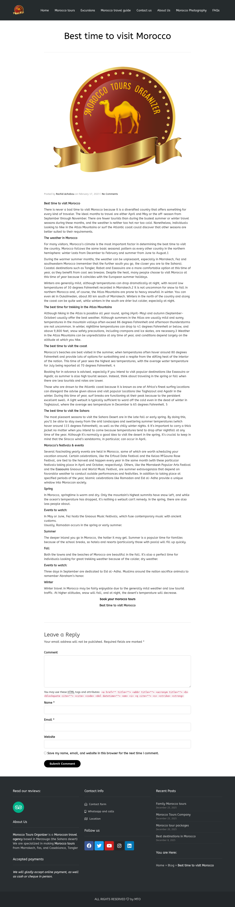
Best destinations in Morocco (176, 836)
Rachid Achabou (65, 194)
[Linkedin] (129, 845)
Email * (49, 719)
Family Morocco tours (171, 803)
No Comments (110, 194)
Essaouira (62, 469)
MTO (137, 899)
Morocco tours (65, 10)
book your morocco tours (117, 599)
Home (45, 10)
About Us (163, 10)
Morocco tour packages (172, 825)
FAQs (215, 10)
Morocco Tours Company (173, 814)
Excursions (88, 10)
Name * (49, 702)
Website (49, 737)
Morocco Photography (191, 10)
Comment (51, 652)
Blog (171, 865)
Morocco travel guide (116, 10)
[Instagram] (119, 845)
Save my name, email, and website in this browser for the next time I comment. (103, 753)
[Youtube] (109, 845)
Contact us (144, 10)
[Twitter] (99, 845)
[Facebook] (89, 845)
